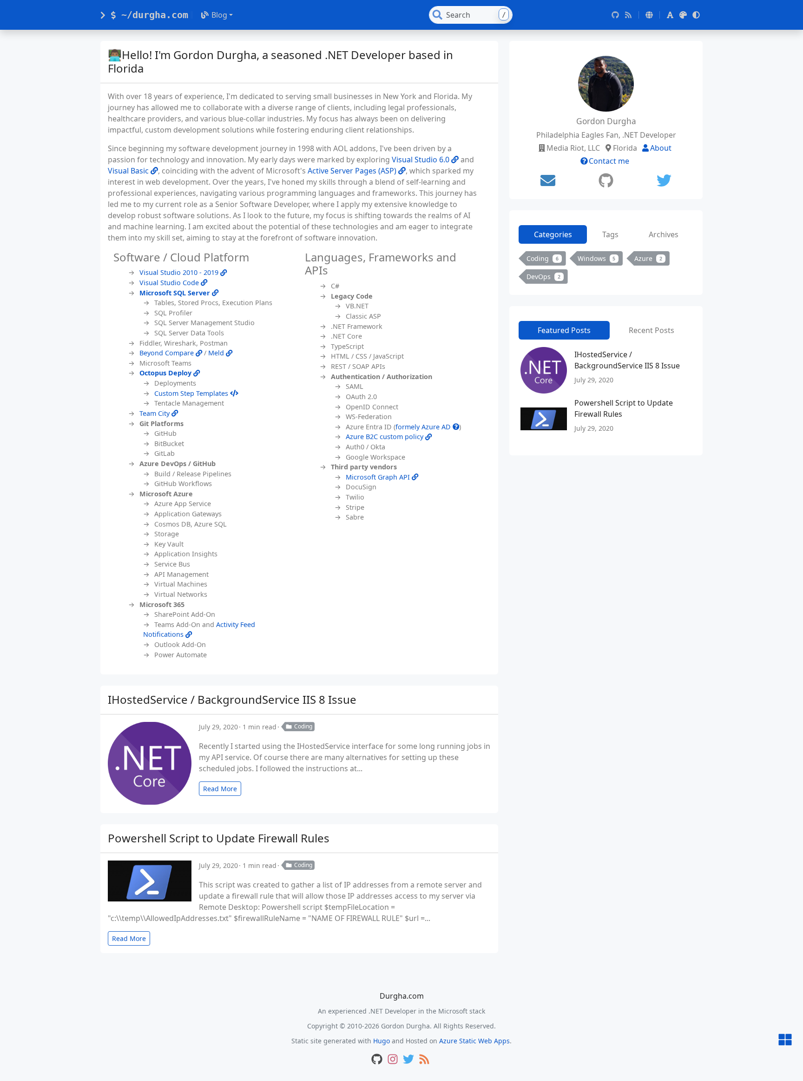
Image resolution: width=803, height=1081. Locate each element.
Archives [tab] (663, 234)
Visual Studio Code (170, 282)
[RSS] (628, 14)
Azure (648, 258)
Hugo (381, 1040)
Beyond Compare (167, 352)
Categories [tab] (553, 234)
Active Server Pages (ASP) (353, 171)
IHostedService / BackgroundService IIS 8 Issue (232, 699)
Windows (597, 258)
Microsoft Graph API (379, 477)
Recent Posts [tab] (651, 330)
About (660, 148)
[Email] (548, 180)
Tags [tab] (610, 234)
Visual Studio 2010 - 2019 (179, 272)
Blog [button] (219, 15)
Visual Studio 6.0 (421, 159)
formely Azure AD (424, 426)
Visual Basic (129, 171)
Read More (220, 788)
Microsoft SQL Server (175, 292)
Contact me (609, 161)
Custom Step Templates (192, 393)
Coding (303, 726)
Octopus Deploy (166, 372)
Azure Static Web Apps (474, 1040)
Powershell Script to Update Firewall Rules (218, 838)
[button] (649, 15)
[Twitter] (664, 180)
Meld (217, 352)
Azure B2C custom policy (385, 436)
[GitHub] (615, 14)
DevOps (543, 276)
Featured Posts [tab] (564, 330)
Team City (155, 413)
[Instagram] (393, 1060)
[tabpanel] (606, 269)
